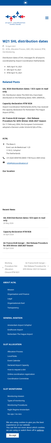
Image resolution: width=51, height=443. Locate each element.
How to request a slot (17, 369)
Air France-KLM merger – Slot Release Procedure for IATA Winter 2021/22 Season (34, 266)
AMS (28, 49)
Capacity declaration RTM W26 (17, 103)
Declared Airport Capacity (18, 365)
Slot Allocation (12, 344)
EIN (32, 49)
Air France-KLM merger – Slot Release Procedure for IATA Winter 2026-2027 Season (24, 119)
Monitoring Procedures (17, 405)
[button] (46, 18)
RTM (43, 49)
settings (40, 430)
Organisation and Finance (18, 294)
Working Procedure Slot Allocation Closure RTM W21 (11, 267)
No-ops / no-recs (15, 414)
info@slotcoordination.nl (17, 163)
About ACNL (9, 282)
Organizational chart (16, 303)
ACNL (8, 49)
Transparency (13, 307)
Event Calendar (14, 360)
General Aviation (12, 317)
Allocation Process (18, 49)
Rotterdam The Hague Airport (20, 334)
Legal (10, 298)
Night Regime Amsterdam (18, 409)
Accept (12, 435)
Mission (11, 289)
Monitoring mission (16, 396)
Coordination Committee (18, 378)
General (37, 49)
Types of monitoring (16, 400)
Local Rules (12, 356)
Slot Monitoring (9, 52)
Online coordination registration (21, 374)
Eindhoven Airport (15, 329)
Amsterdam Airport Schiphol (19, 325)
